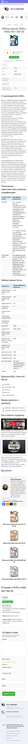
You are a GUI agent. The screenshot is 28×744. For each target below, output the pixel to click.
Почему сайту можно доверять (13, 740)
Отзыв (4, 639)
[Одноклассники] (7, 504)
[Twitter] (11, 504)
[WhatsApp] (14, 504)
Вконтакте (13, 496)
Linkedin (18, 496)
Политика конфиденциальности (13, 733)
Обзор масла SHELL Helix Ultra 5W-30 (14, 543)
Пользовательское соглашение (13, 731)
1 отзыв (17, 53)
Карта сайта (9, 738)
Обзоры (16, 24)
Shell (21, 24)
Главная (9, 24)
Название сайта (6, 667)
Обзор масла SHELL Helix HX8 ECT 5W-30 (14, 579)
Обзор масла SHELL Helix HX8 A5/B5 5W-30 (14, 561)
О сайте (18, 495)
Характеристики (8, 61)
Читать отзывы (14, 57)
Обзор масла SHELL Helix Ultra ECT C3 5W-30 (14, 525)
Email (4, 685)
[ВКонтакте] (3, 504)
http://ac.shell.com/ (9, 466)
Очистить (4, 664)
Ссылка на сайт (6, 673)
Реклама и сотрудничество (12, 735)
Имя (4, 679)
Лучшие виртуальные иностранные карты (12, 4)
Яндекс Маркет (7, 601)
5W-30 (4, 64)
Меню (6, 1)
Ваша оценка (6, 659)
